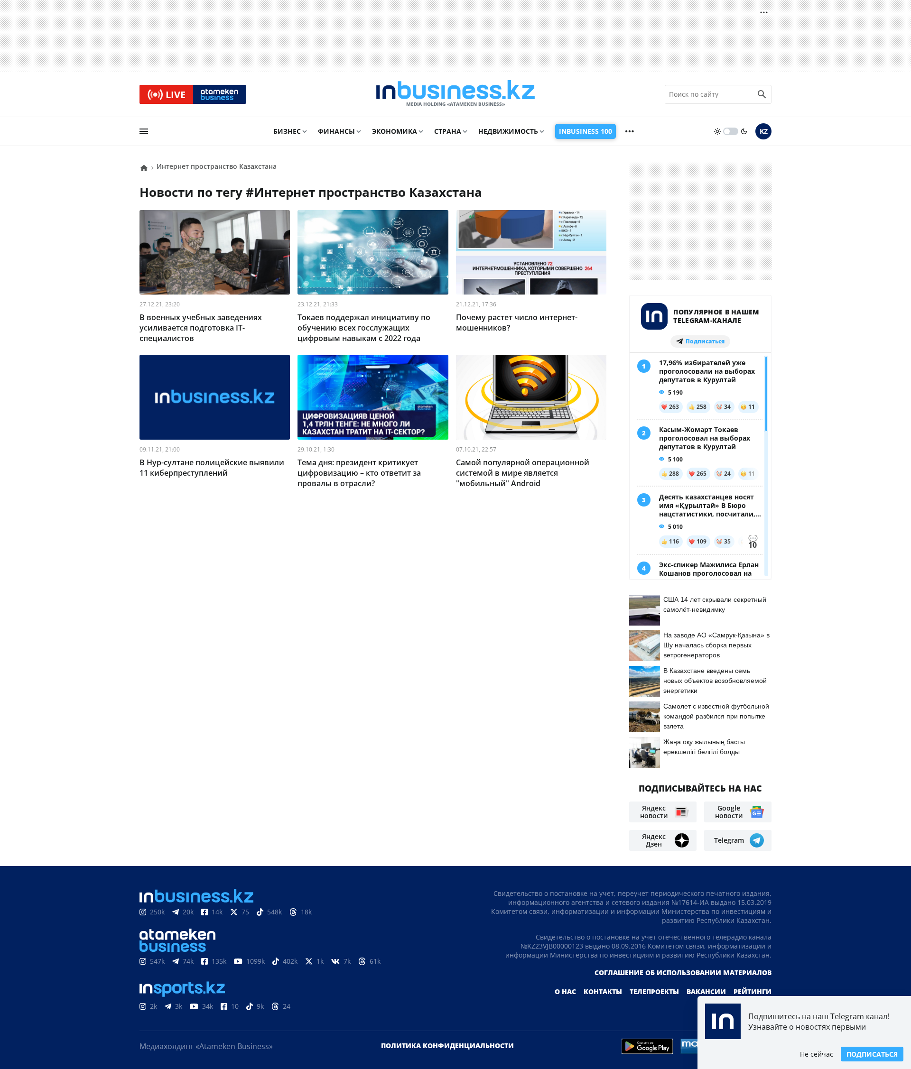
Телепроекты (654, 991)
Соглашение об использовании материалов (683, 972)
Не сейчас (816, 1054)
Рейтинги (753, 991)
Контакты (603, 991)
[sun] (717, 131)
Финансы (336, 131)
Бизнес (287, 131)
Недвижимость (508, 131)
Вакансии (706, 991)
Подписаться (872, 1054)
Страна (447, 131)
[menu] (143, 131)
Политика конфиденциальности (447, 1045)
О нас (565, 991)
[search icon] (762, 94)
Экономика (394, 131)
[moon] (744, 131)
